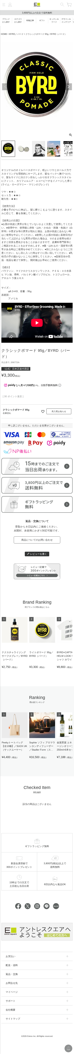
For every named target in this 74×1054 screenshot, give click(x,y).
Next (68, 86)
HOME (4, 34)
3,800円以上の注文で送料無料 (37, 12)
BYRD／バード (16, 34)
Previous (5, 86)
